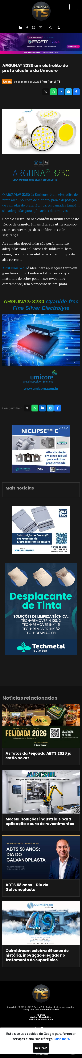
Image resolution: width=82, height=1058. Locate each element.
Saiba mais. (61, 1038)
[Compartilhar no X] (45, 91)
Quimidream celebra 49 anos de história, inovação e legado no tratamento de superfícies (37, 955)
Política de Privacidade (41, 1019)
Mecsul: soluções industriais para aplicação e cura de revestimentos (40, 821)
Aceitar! (41, 1048)
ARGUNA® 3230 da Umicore (27, 194)
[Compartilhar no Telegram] (68, 91)
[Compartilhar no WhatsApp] (53, 91)
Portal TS (54, 81)
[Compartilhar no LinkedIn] (61, 91)
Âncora (7, 82)
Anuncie (41, 1015)
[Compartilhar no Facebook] (76, 91)
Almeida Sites (51, 1009)
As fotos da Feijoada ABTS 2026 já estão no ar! (39, 756)
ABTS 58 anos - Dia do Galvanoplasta (27, 887)
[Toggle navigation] (73, 7)
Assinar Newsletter (41, 1017)
